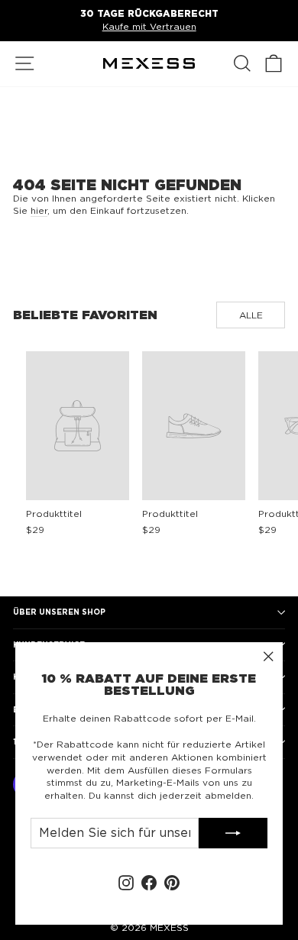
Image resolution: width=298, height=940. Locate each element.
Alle (251, 315)
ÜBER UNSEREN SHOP (59, 611)
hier (39, 210)
